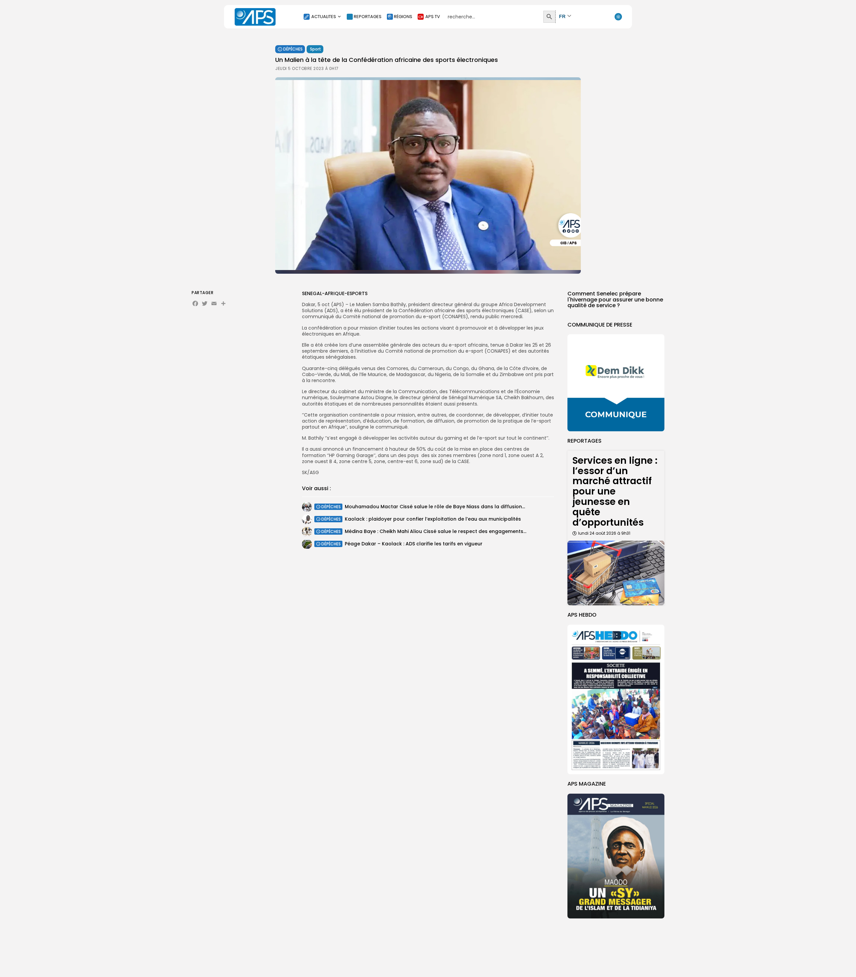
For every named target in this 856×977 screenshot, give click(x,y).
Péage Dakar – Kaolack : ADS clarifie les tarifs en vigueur (414, 543)
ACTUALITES (323, 16)
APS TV (432, 16)
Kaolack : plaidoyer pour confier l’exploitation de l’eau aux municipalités (433, 519)
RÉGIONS (403, 16)
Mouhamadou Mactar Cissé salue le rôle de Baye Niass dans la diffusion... (435, 506)
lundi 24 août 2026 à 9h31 (604, 533)
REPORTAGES (368, 16)
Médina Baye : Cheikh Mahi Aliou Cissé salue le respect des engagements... (435, 531)
